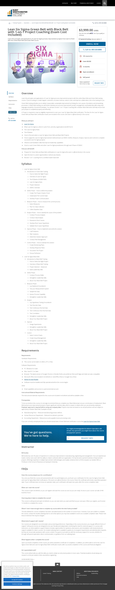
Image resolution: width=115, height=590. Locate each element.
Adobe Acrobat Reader (31, 379)
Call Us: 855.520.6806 (99, 23)
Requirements (13, 100)
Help (78, 577)
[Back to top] (57, 571)
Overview (11, 93)
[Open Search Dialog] (104, 3)
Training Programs (17, 23)
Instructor (12, 104)
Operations (26, 23)
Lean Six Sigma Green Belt (92, 421)
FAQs (10, 108)
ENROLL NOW (92, 44)
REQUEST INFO (99, 83)
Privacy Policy (60, 585)
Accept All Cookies (17, 579)
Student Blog (94, 573)
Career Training (47, 573)
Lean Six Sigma (29, 124)
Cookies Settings (17, 584)
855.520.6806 (12, 120)
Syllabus (11, 97)
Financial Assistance (82, 575)
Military (78, 573)
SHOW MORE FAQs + (28, 559)
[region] (17, 575)
